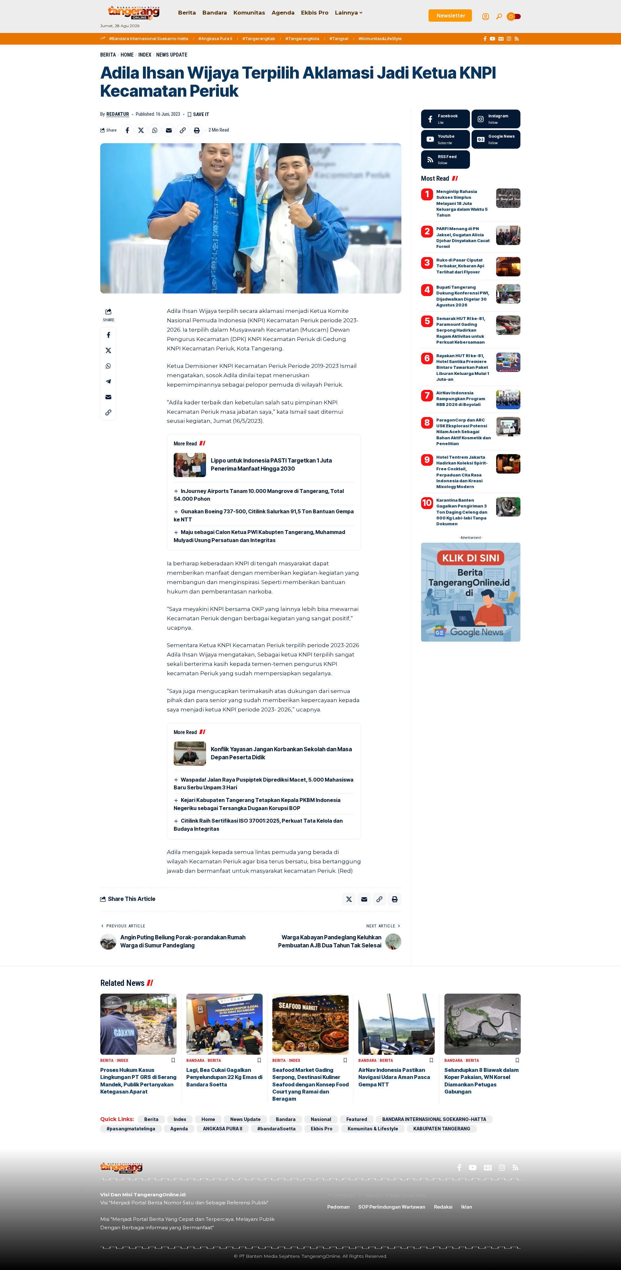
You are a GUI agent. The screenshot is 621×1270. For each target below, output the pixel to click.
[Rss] (517, 39)
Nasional (321, 1119)
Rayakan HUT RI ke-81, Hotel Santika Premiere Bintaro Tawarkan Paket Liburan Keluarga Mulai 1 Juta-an (462, 367)
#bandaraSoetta (276, 1128)
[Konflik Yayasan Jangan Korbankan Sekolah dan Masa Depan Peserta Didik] (190, 754)
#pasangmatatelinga (131, 1128)
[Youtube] (445, 139)
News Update (171, 55)
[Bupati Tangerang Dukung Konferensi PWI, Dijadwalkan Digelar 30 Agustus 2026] (508, 294)
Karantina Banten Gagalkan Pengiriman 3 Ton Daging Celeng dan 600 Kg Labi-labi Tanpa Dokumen (461, 511)
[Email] (168, 130)
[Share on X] (141, 130)
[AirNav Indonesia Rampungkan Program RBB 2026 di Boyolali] (508, 399)
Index (144, 55)
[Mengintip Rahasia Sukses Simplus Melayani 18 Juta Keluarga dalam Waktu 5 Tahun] (508, 198)
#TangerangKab (259, 38)
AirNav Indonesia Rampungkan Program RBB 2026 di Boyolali (460, 398)
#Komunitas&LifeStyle (380, 38)
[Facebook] (485, 39)
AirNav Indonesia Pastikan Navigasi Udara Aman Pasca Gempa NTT (394, 1077)
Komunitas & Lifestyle (373, 1128)
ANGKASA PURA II (222, 1128)
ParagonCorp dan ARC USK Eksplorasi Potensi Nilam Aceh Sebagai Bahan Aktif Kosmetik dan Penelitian (463, 431)
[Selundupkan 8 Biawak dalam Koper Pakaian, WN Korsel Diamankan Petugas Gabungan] (482, 1024)
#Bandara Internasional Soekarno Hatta (148, 38)
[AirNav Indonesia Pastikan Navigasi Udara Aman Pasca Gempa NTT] (396, 1024)
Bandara (195, 1060)
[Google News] (501, 39)
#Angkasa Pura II (215, 38)
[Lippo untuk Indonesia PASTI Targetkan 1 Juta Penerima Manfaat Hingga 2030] (190, 465)
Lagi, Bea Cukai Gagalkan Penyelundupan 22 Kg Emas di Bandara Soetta (224, 1077)
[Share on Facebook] (127, 130)
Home (127, 55)
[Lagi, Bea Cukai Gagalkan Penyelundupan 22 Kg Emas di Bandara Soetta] (224, 1024)
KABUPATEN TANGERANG (441, 1128)
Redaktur (117, 114)
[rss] (445, 159)
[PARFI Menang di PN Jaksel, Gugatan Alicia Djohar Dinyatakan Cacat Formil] (508, 235)
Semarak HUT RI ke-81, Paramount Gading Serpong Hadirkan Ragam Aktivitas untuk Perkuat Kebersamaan (460, 330)
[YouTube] (492, 39)
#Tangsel (339, 38)
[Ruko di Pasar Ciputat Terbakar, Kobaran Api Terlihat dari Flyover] (508, 266)
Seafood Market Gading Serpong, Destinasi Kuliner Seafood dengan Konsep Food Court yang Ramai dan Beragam (310, 1084)
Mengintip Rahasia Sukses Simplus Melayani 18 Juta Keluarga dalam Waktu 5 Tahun (462, 203)
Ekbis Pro (321, 1128)
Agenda (179, 1128)
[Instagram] (509, 39)
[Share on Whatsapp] (154, 130)
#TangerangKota (302, 38)
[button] (499, 16)
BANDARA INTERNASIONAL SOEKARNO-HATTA (434, 1119)
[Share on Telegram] (108, 381)
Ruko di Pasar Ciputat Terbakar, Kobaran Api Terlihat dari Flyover (460, 265)
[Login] (486, 17)
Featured (356, 1119)
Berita (108, 55)
